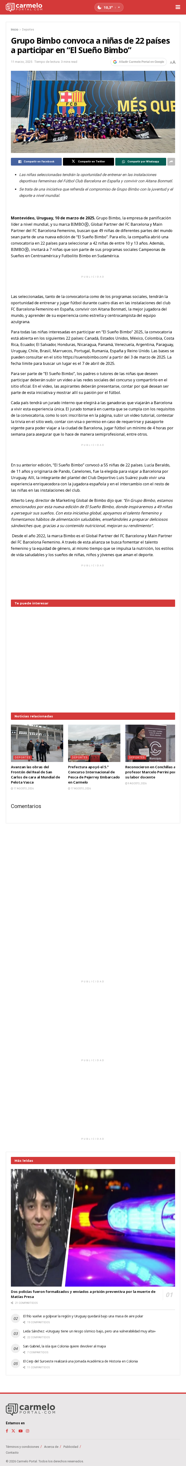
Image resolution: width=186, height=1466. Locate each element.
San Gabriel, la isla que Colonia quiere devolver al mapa (64, 1346)
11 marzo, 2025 (21, 62)
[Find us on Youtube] (21, 1431)
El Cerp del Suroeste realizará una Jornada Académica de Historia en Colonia (80, 1361)
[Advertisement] (93, 656)
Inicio (14, 29)
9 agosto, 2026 (137, 783)
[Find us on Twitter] (13, 1431)
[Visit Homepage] (24, 7)
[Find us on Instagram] (27, 1431)
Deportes (28, 29)
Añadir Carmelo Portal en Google (141, 62)
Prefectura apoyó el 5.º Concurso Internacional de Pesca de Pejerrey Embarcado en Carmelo (94, 774)
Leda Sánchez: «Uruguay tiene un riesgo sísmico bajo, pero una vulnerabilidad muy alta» (89, 1331)
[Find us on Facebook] (7, 1431)
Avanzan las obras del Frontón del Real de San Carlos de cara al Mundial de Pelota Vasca (35, 774)
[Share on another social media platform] (171, 162)
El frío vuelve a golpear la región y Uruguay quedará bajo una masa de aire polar (83, 1316)
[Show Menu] (178, 7)
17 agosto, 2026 (23, 788)
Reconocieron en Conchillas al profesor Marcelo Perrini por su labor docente (150, 771)
